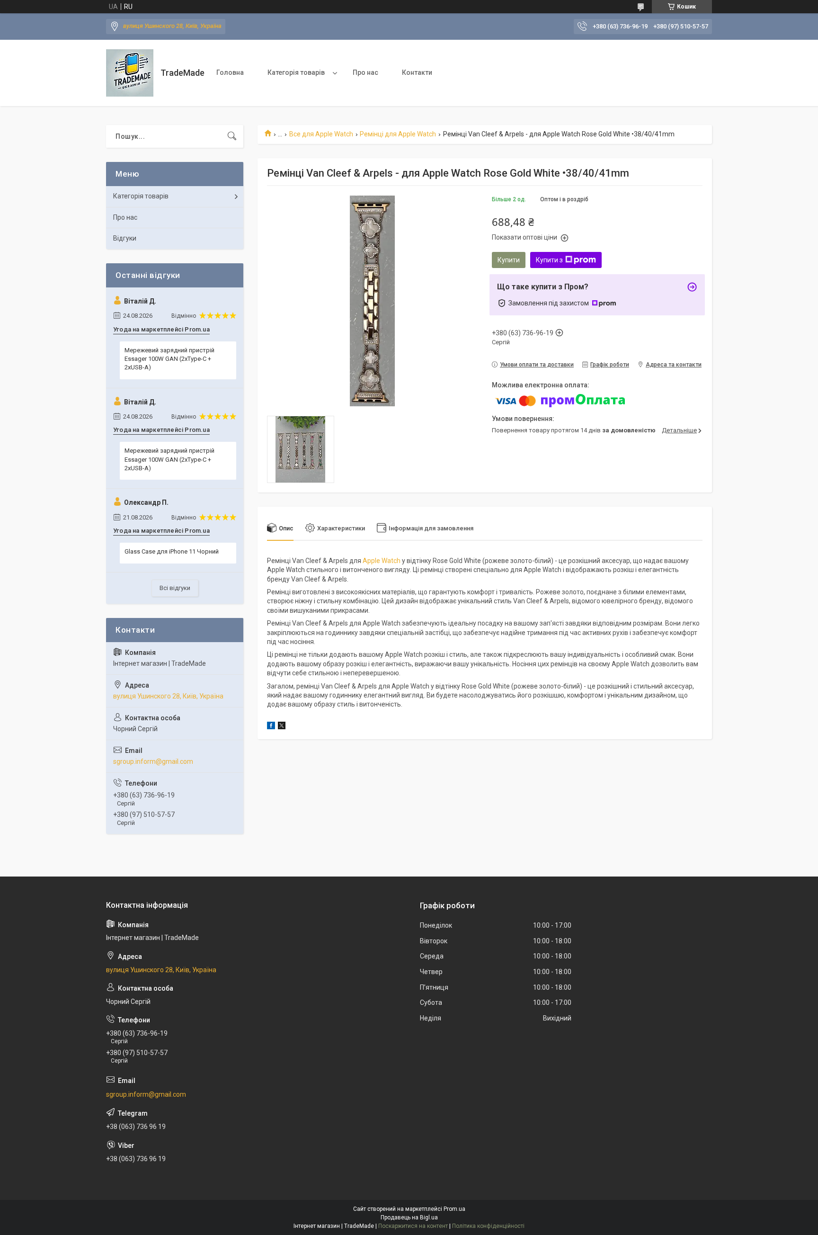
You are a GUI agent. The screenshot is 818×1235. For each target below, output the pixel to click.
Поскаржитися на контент (413, 1226)
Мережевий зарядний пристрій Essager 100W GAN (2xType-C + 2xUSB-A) (169, 359)
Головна (230, 72)
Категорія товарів (296, 72)
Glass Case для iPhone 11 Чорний (171, 551)
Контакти (417, 72)
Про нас (365, 72)
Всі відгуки (175, 587)
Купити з (549, 260)
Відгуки (124, 238)
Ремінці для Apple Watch (398, 134)
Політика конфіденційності (488, 1226)
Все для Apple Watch (321, 134)
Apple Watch (381, 560)
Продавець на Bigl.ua (409, 1217)
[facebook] (271, 727)
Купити (509, 260)
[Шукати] (232, 136)
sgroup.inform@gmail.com (153, 761)
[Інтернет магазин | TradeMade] (129, 73)
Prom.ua (454, 1209)
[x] (281, 727)
